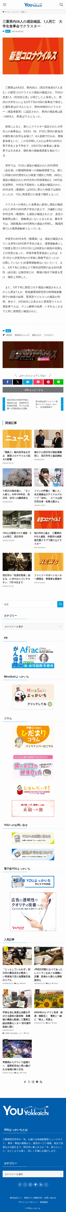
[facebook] (25, 1081)
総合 (8, 31)
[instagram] (33, 1081)
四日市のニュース (22, 335)
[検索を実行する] (60, 604)
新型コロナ (36, 335)
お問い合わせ (50, 1197)
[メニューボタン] (4, 4)
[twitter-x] (29, 1081)
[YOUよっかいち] (33, 4)
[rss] (41, 1081)
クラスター (48, 335)
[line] (37, 1081)
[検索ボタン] (61, 4)
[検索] (46, 1185)
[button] (7, 382)
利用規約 (44, 1202)
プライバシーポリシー (28, 1202)
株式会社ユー (16, 1197)
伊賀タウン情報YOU (33, 1197)
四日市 (9, 335)
